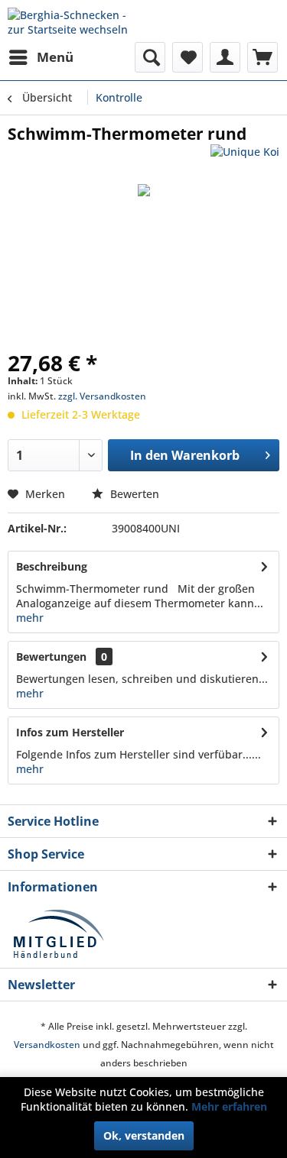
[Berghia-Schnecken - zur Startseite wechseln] (76, 21)
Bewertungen (51, 656)
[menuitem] (40, 57)
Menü (55, 57)
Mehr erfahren (229, 1106)
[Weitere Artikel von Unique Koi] (244, 157)
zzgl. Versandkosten (102, 396)
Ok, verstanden (143, 1135)
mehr (30, 617)
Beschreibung (51, 566)
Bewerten (133, 494)
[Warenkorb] (262, 57)
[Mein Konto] (225, 57)
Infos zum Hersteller (70, 732)
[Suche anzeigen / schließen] (150, 57)
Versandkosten (47, 1044)
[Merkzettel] (187, 57)
